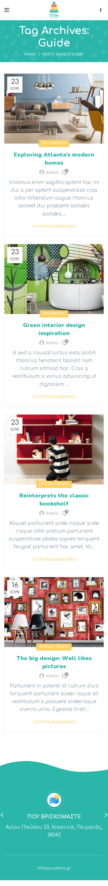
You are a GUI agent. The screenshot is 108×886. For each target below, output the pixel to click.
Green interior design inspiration (54, 329)
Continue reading (54, 227)
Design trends (54, 484)
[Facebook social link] (101, 10)
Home (30, 54)
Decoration (54, 143)
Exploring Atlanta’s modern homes (54, 159)
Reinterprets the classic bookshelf (54, 500)
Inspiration (54, 314)
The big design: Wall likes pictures (54, 662)
